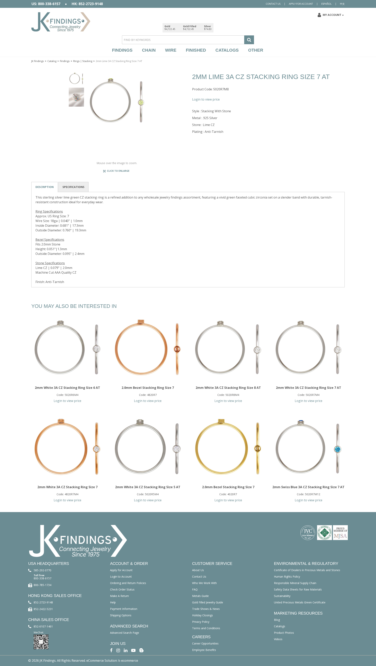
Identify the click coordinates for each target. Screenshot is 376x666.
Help (113, 602)
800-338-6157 (42, 578)
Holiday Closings (202, 615)
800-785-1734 (42, 585)
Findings (122, 50)
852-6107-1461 (43, 626)
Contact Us (273, 3)
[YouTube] (133, 650)
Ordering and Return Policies (128, 583)
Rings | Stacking (82, 61)
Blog (277, 620)
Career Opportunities (205, 643)
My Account (332, 15)
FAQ (195, 589)
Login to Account (121, 576)
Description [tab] (44, 187)
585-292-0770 (42, 570)
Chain (149, 50)
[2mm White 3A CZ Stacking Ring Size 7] (67, 447)
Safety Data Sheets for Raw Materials (298, 589)
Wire (170, 50)
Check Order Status (122, 589)
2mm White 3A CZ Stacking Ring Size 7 (67, 487)
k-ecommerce (128, 660)
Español (326, 3)
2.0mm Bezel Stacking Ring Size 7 (148, 388)
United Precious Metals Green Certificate (299, 602)
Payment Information (123, 609)
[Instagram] (118, 650)
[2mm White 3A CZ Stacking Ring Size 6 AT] (67, 347)
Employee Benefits (204, 650)
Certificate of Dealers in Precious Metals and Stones (307, 570)
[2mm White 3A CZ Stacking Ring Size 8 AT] (228, 347)
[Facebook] (111, 650)
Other (255, 50)
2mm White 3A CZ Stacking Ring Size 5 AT (147, 487)
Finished (196, 50)
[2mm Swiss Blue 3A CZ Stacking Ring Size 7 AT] (308, 447)
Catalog (51, 61)
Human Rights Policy (287, 576)
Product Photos (284, 633)
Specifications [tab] (73, 187)
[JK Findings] (60, 22)
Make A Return (119, 596)
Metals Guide (200, 596)
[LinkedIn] (125, 650)
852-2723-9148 (43, 602)
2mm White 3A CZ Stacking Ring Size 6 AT (67, 388)
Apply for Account (301, 3)
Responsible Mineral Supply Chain (295, 583)
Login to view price (206, 99)
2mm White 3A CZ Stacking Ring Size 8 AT (228, 388)
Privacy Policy (200, 622)
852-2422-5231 (43, 609)
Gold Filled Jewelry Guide (207, 602)
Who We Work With (204, 583)
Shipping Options (120, 615)
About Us (198, 570)
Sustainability (282, 596)
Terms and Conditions (206, 628)
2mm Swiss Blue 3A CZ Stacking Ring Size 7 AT (308, 487)
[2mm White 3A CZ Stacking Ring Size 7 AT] (308, 347)
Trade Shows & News (206, 609)
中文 (342, 3)
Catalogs (227, 50)
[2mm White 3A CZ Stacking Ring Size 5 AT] (148, 447)
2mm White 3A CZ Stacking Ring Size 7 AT (308, 388)
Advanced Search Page (124, 633)
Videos (278, 639)
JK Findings (37, 61)
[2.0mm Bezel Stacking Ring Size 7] (148, 347)
